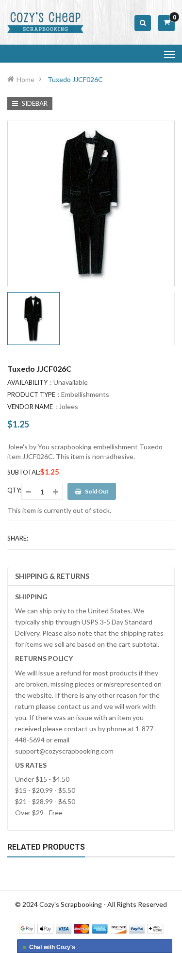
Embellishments (85, 394)
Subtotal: (23, 472)
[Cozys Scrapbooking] (91, 927)
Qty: (14, 490)
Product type (31, 394)
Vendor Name (30, 407)
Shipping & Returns (52, 576)
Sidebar (34, 103)
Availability (27, 382)
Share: (17, 538)
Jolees (68, 406)
